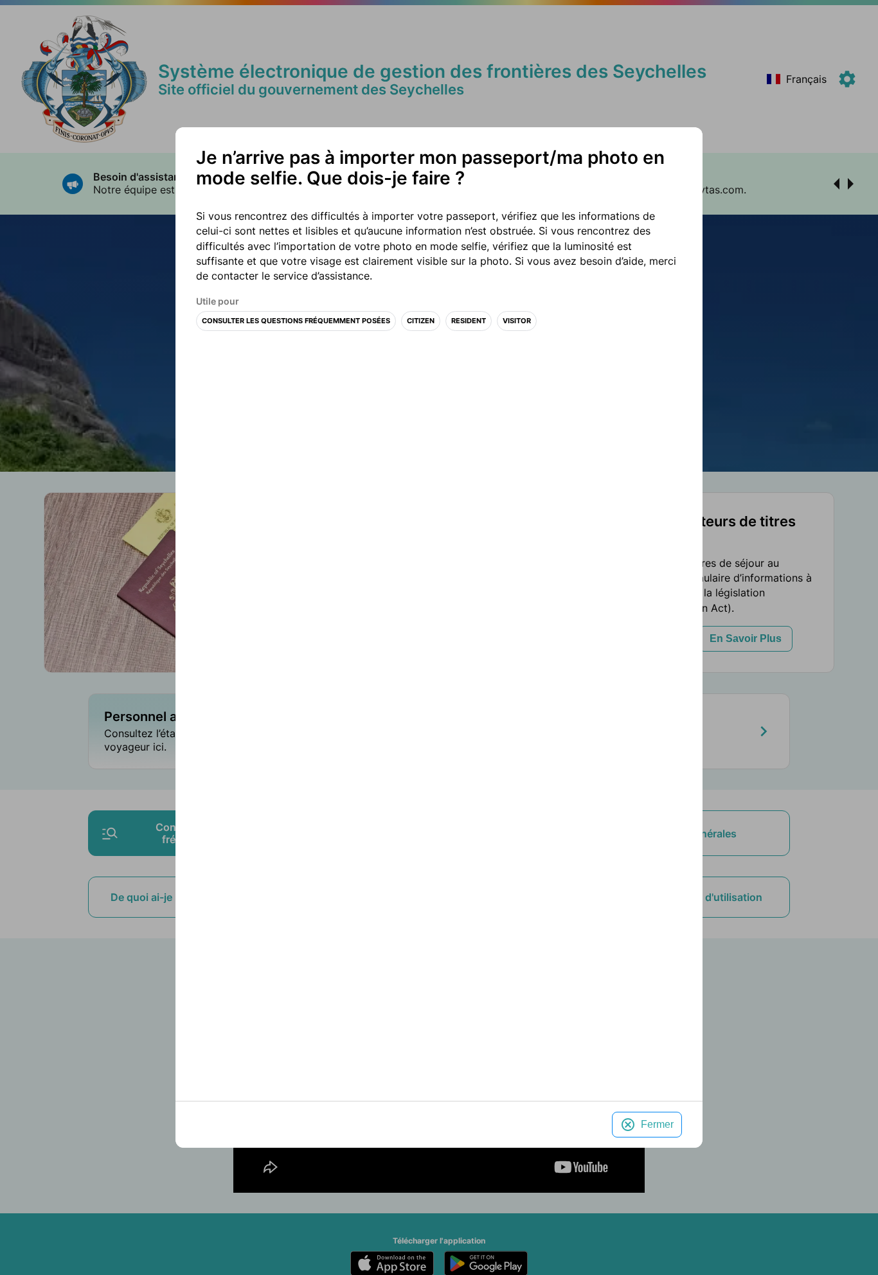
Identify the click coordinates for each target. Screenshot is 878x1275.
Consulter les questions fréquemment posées (296, 321)
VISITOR (517, 321)
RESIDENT (468, 321)
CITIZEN (421, 321)
